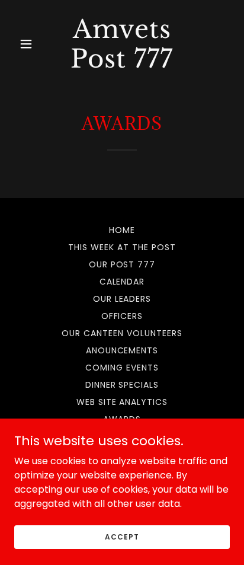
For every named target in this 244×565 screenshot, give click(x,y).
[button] (30, 44)
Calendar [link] (122, 282)
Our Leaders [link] (122, 299)
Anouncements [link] (122, 350)
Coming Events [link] (122, 368)
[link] (122, 64)
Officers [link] (122, 316)
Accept (122, 536)
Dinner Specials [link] (122, 385)
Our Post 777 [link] (122, 264)
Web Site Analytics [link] (122, 402)
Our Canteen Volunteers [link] (122, 333)
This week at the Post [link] (122, 247)
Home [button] (122, 230)
